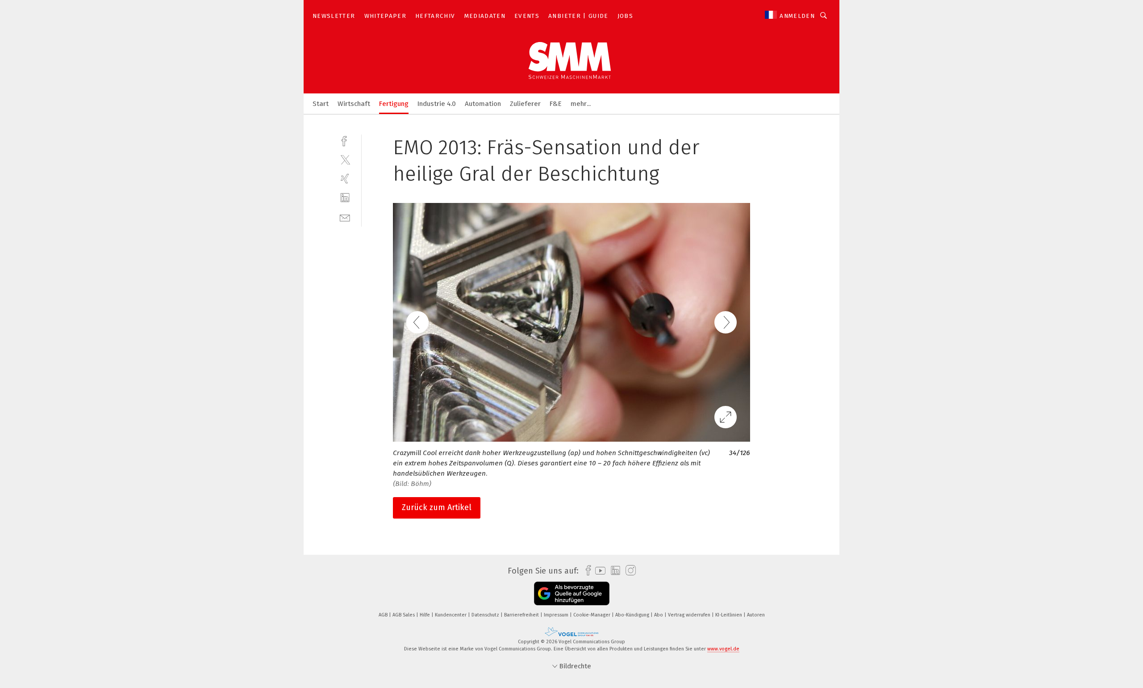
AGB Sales (404, 615)
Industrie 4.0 (436, 104)
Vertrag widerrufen (690, 615)
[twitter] (344, 159)
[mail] (344, 217)
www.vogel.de (723, 649)
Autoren (756, 615)
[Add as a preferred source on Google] (571, 593)
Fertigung (394, 104)
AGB (384, 615)
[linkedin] (344, 197)
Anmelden (797, 16)
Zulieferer (525, 104)
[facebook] (344, 140)
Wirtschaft (354, 104)
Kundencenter (451, 615)
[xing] (344, 178)
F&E (556, 104)
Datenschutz (486, 615)
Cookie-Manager (592, 615)
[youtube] (598, 570)
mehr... (581, 104)
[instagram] (628, 570)
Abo (659, 615)
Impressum (557, 615)
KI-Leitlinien (729, 615)
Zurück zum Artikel (436, 507)
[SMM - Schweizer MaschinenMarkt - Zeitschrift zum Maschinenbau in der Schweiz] (321, 103)
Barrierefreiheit (522, 615)
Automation (483, 104)
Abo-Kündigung (633, 615)
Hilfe (425, 615)
